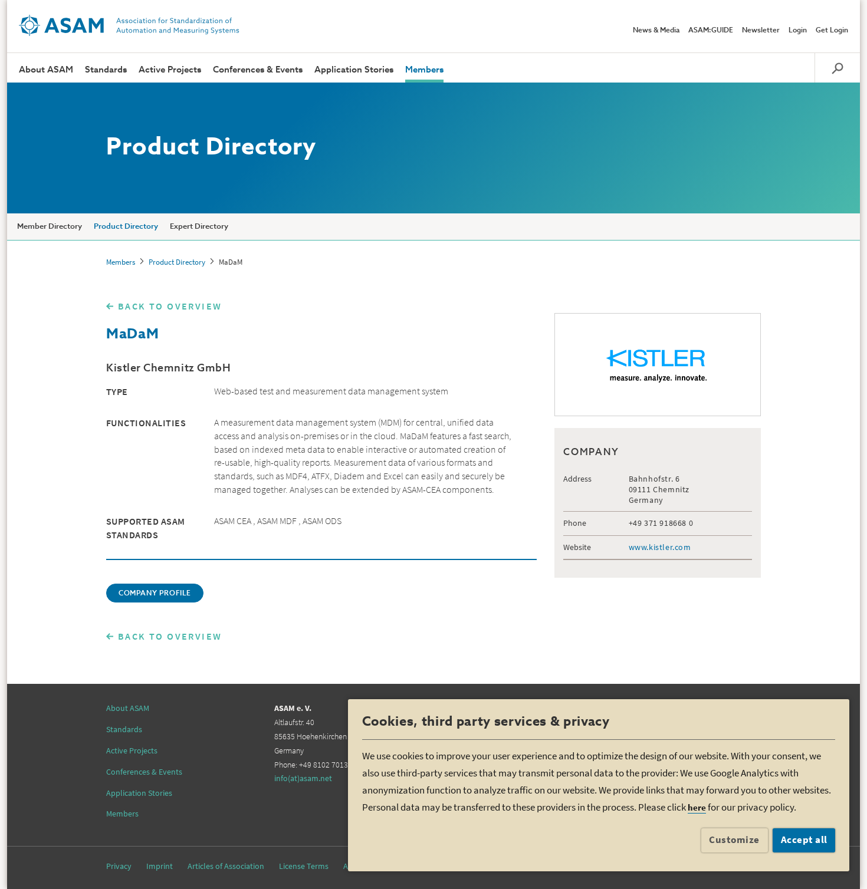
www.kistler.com (660, 547)
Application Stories (353, 69)
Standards (106, 69)
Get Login (832, 30)
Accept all (804, 839)
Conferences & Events (258, 69)
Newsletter (761, 30)
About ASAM (46, 69)
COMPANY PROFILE (155, 593)
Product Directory (126, 227)
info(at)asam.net (303, 778)
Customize (734, 839)
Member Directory (49, 227)
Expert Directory (199, 227)
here (697, 807)
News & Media (656, 30)
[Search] (837, 68)
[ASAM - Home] (129, 25)
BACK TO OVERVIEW (170, 306)
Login (798, 30)
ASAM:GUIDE (710, 30)
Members (424, 69)
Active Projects (170, 69)
